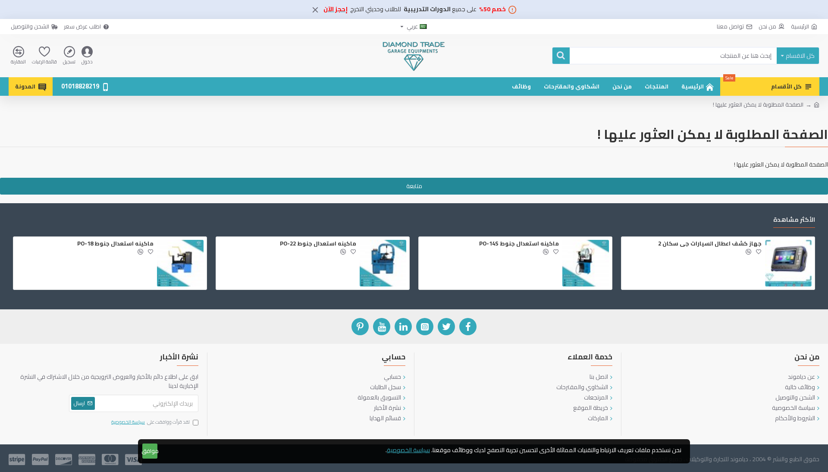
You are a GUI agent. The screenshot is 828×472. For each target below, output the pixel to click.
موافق (149, 451)
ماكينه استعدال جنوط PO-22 (318, 243)
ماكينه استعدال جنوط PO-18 (115, 243)
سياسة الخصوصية (408, 450)
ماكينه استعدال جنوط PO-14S (519, 243)
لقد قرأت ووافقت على (150, 422)
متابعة (414, 186)
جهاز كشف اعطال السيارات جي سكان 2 (710, 243)
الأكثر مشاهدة (794, 220)
